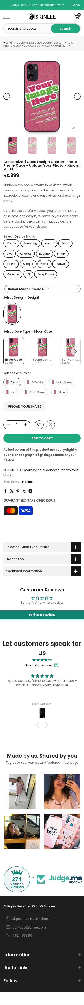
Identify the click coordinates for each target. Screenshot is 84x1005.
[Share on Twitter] (12, 491)
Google (28, 264)
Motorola (13, 274)
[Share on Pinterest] (18, 491)
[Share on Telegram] (30, 491)
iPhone (11, 243)
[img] (42, 660)
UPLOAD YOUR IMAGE (24, 406)
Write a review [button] (42, 614)
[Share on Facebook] (5, 491)
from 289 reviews (39, 665)
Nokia (44, 264)
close (77, 5)
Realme (44, 253)
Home (7, 42)
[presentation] (75, 351)
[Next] (77, 96)
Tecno (11, 264)
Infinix (61, 253)
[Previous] (6, 96)
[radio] (12, 314)
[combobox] (42, 289)
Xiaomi (49, 243)
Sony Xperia (46, 274)
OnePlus (26, 253)
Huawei (61, 264)
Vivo (10, 253)
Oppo (65, 243)
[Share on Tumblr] (24, 491)
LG (28, 274)
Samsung (30, 243)
